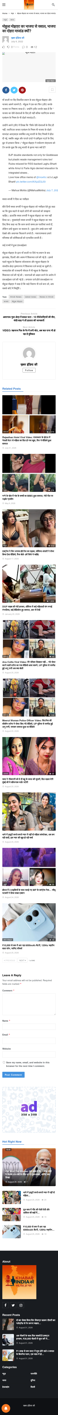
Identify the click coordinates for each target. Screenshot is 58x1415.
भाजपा (6, 301)
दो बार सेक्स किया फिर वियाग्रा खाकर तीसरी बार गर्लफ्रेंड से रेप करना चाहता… (35, 1321)
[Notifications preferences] (6, 1408)
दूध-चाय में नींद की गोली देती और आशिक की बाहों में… (36, 1211)
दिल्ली (5, 601)
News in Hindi (47, 296)
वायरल (5, 431)
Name (6, 1020)
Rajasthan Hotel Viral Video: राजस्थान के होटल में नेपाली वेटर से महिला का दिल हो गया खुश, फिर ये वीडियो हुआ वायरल (26, 440)
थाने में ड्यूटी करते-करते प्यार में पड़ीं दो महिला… (39, 1194)
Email (6, 1034)
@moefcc (41, 177)
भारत (12, 19)
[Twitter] (13, 1305)
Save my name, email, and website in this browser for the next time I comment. (27, 1064)
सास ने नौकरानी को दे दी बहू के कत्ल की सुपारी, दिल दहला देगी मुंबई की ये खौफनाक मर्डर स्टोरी (27, 780)
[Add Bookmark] (52, 90)
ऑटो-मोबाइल (7, 939)
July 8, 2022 (17, 41)
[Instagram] (21, 1305)
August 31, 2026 (26, 1327)
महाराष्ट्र (6, 829)
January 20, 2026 (12, 614)
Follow (29, 370)
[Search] (53, 4)
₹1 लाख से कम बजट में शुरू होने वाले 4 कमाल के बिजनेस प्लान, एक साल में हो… (35, 1352)
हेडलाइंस (5, 1386)
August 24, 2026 (12, 897)
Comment (8, 990)
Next (21, 960)
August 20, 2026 (12, 731)
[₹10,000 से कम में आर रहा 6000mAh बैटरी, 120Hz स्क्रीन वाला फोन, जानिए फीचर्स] (29, 922)
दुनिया (33, 1380)
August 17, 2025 (12, 558)
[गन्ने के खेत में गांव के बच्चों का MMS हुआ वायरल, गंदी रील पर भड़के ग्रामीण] (29, 473)
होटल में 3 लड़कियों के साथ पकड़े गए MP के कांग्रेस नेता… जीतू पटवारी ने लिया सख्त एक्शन (28, 891)
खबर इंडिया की (29, 1405)
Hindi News (15, 296)
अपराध (5, 773)
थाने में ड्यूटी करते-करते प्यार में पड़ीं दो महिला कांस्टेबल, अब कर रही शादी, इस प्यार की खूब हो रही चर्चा (28, 836)
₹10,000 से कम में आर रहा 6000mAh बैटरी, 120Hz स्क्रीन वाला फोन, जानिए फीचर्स (28, 947)
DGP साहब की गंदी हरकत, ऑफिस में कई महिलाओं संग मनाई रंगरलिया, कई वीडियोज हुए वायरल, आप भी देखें (27, 608)
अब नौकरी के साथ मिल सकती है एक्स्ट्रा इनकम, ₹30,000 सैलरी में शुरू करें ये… (32, 1337)
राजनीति (34, 1373)
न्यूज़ (5, 19)
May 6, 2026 (10, 503)
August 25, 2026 (12, 672)
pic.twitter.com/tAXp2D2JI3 (31, 181)
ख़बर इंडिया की (17, 38)
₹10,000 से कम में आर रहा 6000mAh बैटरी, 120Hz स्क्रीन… (38, 1228)
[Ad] (29, 1110)
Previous (10, 960)
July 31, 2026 (10, 447)
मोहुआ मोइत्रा (17, 301)
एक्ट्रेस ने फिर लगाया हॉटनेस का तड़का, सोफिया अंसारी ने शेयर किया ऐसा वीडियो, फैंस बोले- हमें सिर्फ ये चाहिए (28, 552)
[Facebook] (5, 1305)
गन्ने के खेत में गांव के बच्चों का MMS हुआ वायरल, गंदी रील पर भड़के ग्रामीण (27, 497)
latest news (30, 296)
